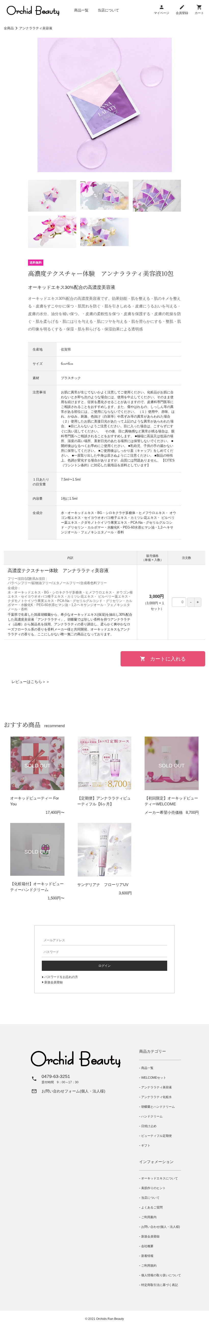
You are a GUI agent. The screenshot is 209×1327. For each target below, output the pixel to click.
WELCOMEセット (153, 1077)
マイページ (161, 13)
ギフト (145, 1145)
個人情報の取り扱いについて (161, 1275)
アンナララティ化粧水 (156, 1097)
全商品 (9, 28)
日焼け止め (148, 1126)
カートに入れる (168, 659)
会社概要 (147, 1246)
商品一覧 (81, 10)
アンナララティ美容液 (35, 28)
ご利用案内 (148, 1217)
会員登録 (182, 13)
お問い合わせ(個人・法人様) (160, 1227)
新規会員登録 (150, 1236)
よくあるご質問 (152, 1207)
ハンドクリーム (152, 1116)
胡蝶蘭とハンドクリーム (158, 1107)
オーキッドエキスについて (159, 1178)
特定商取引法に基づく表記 (159, 1285)
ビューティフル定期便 (156, 1136)
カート (199, 13)
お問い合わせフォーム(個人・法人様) (73, 1091)
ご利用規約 (148, 1265)
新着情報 (147, 1256)
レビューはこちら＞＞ (30, 681)
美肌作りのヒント (153, 1188)
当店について (108, 10)
